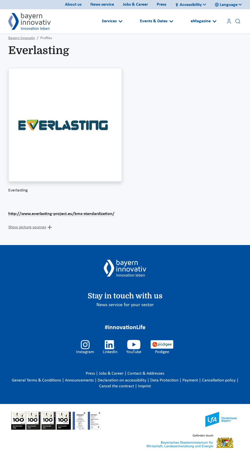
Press (161, 4)
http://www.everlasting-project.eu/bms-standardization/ (61, 214)
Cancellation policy (219, 380)
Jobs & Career (135, 4)
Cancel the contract (117, 386)
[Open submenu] (120, 21)
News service (102, 4)
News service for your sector (125, 304)
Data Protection (164, 380)
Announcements (80, 380)
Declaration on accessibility (122, 380)
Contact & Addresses (145, 373)
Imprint (144, 386)
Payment (190, 380)
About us (73, 4)
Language (229, 4)
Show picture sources (27, 227)
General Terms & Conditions (37, 380)
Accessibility (191, 4)
